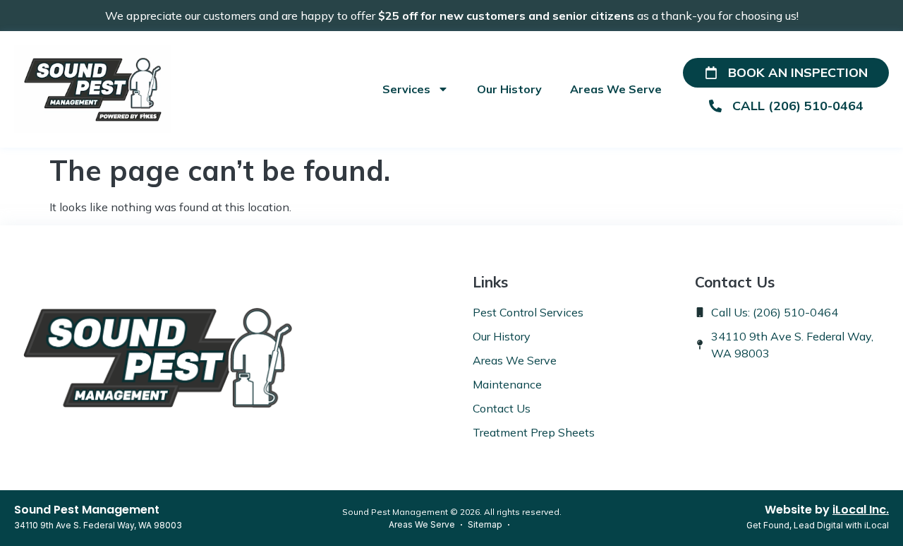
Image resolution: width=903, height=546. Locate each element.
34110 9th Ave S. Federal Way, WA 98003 (98, 525)
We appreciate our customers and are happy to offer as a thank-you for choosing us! (452, 15)
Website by (827, 510)
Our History (509, 89)
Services (406, 89)
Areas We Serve (616, 89)
